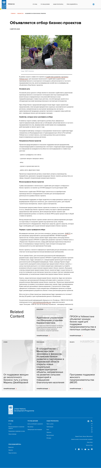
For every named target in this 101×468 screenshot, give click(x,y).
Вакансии (11, 447)
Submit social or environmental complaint (82, 439)
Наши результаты (58, 4)
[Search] (92, 426)
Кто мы (35, 4)
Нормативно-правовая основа (16, 431)
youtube (85, 449)
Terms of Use (89, 445)
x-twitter (82, 449)
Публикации (50, 427)
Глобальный (93, 4)
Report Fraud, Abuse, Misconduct (84, 436)
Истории (49, 438)
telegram (92, 449)
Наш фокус (30, 427)
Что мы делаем (45, 4)
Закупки (10, 450)
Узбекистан (11, 4)
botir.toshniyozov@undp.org (42, 302)
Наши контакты (12, 453)
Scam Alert (90, 442)
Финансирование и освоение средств (16, 427)
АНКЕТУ (67, 233)
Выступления (50, 435)
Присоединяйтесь (72, 4)
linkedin (88, 449)
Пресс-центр (50, 424)
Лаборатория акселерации (35, 429)
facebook (75, 449)
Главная (13, 13)
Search (96, 4)
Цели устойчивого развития (35, 424)
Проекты (49, 432)
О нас (9, 424)
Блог (48, 429)
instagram (79, 449)
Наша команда (12, 434)
